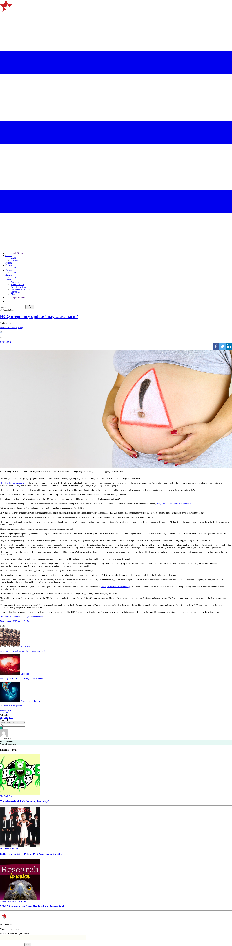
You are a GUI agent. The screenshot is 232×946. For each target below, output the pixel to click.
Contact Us (15, 292)
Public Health (12, 901)
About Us (15, 294)
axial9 (13, 258)
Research (22, 901)
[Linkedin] (229, 346)
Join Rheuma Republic (20, 289)
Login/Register (18, 253)
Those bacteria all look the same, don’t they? (24, 801)
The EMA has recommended (12, 483)
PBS (2, 849)
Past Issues (15, 282)
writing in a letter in (115, 586)
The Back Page (6, 796)
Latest (13, 267)
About (8, 280)
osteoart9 (14, 260)
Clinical (8, 255)
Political (8, 263)
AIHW (3, 901)
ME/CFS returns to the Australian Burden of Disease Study (32, 906)
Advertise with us (18, 287)
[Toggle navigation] (3, 15)
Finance (8, 270)
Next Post (4, 713)
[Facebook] (216, 346)
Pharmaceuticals (7, 327)
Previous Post (6, 710)
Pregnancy (18, 327)
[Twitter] (222, 346)
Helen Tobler (5, 342)
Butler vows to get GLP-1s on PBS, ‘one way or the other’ (32, 853)
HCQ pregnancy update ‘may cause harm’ (39, 316)
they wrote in (174, 504)
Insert (28, 945)
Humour (8, 275)
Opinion (8, 265)
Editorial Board (17, 284)
